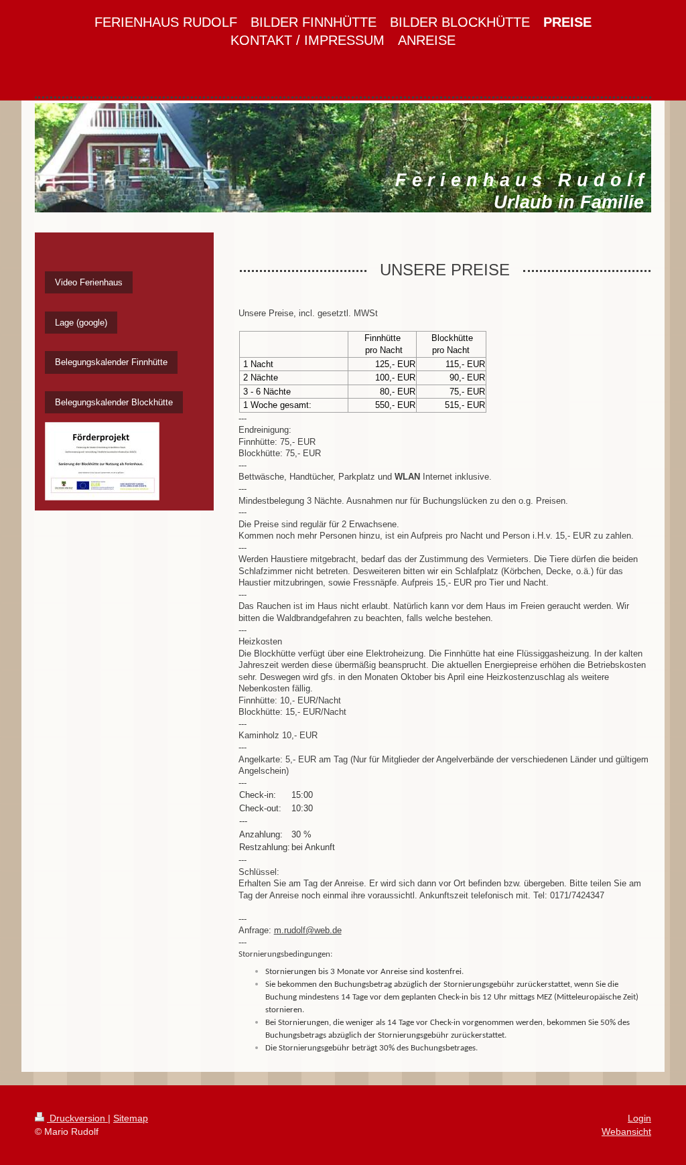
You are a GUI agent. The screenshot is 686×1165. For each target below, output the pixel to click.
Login (639, 1118)
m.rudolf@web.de (308, 930)
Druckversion (77, 1118)
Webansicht (626, 1131)
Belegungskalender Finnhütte (111, 362)
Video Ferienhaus (89, 282)
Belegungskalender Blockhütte (114, 402)
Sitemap (130, 1118)
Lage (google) (81, 323)
